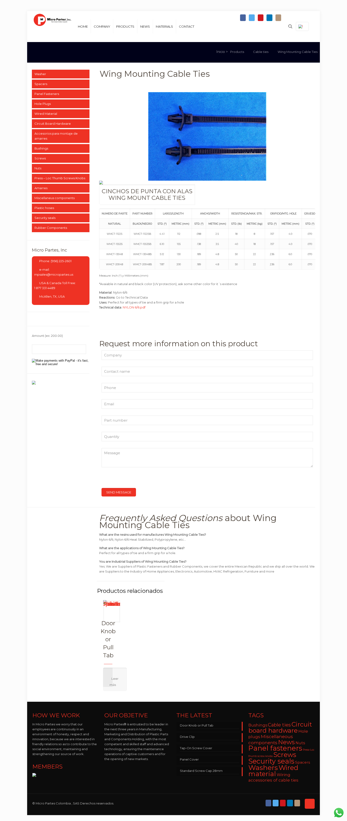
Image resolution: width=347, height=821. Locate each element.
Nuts (37, 168)
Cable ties (260, 52)
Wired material (273, 771)
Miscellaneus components (54, 198)
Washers (263, 767)
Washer (40, 74)
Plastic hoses (44, 208)
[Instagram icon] (278, 18)
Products (237, 52)
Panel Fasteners (46, 94)
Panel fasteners (275, 748)
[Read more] (115, 679)
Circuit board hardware (280, 727)
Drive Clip (187, 737)
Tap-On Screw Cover (196, 748)
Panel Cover (189, 759)
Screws (40, 158)
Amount (47, 336)
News (286, 742)
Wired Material (45, 113)
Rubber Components (50, 228)
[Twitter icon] (251, 18)
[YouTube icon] (260, 18)
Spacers (40, 84)
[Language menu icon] (302, 26)
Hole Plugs (42, 104)
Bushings (41, 148)
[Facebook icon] (243, 18)
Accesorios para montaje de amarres (56, 136)
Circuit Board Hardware (52, 123)
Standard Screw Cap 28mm (201, 771)
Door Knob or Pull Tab (108, 639)
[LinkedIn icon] (269, 18)
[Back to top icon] (310, 804)
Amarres (40, 188)
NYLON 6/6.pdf (134, 307)
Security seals (44, 218)
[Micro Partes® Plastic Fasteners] (53, 26)
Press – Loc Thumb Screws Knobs (59, 178)
